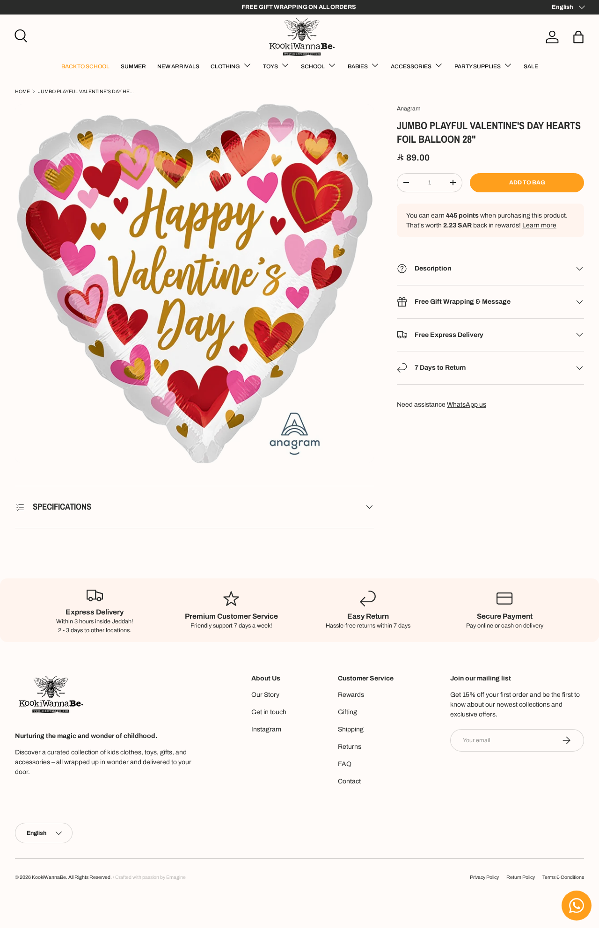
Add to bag (527, 182)
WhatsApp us (466, 404)
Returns (349, 746)
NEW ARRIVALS (178, 66)
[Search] (19, 34)
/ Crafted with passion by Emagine (149, 877)
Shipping (351, 729)
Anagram (409, 108)
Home (22, 91)
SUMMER (133, 66)
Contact (349, 781)
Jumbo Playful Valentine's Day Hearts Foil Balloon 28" (87, 91)
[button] (578, 37)
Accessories (411, 66)
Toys (270, 66)
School (313, 66)
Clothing (225, 66)
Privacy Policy (484, 877)
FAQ (344, 763)
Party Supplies (477, 66)
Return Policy (520, 877)
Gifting (347, 712)
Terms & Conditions (563, 877)
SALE (531, 66)
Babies (358, 66)
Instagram (266, 729)
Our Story (265, 694)
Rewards (351, 694)
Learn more (539, 225)
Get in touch (268, 712)
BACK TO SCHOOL (85, 66)
